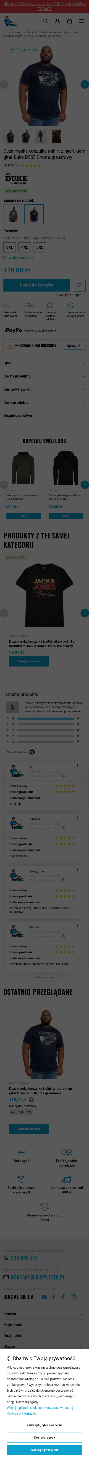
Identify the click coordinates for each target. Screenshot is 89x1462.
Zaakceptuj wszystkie (44, 1450)
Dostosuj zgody (44, 1437)
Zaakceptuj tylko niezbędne (45, 1425)
